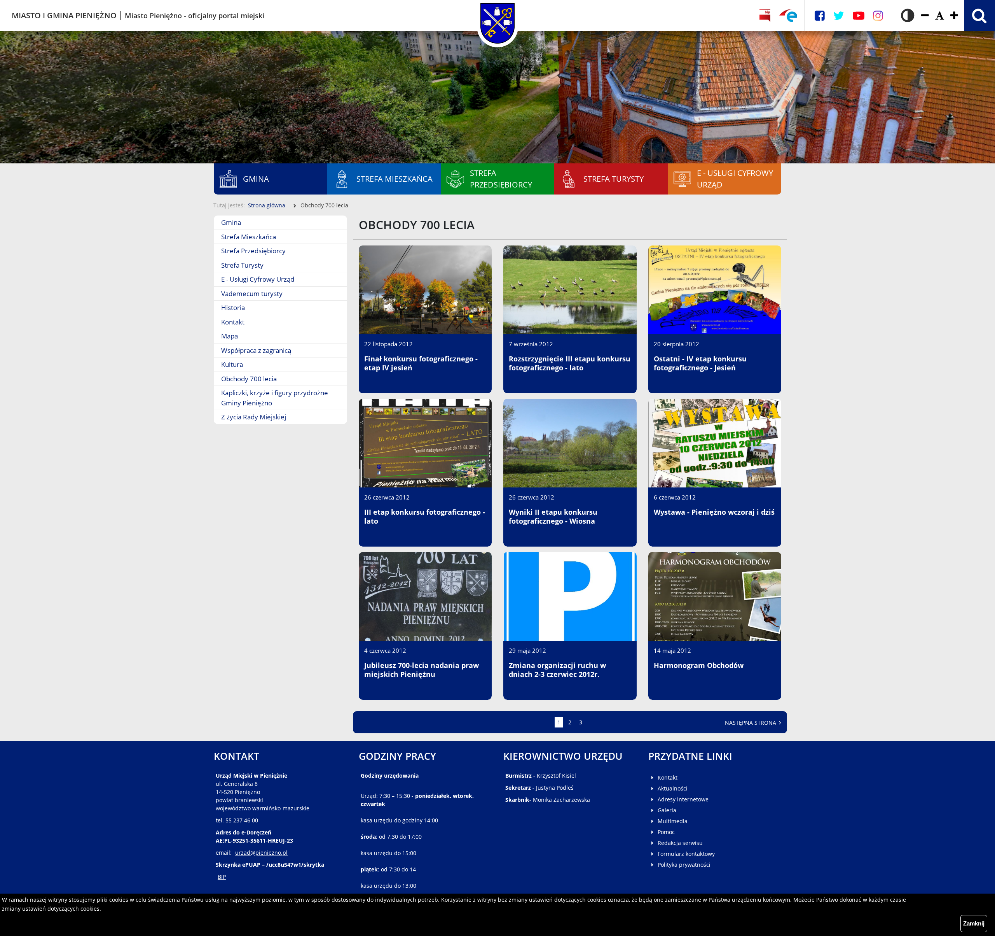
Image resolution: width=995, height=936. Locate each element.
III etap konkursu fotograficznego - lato (424, 516)
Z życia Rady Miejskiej (253, 416)
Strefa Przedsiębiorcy (253, 250)
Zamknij (974, 923)
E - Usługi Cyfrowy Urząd (257, 279)
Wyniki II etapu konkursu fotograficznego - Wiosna (553, 516)
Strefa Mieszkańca (248, 236)
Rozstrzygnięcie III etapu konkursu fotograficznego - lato (569, 363)
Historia (233, 307)
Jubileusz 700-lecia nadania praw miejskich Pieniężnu (421, 670)
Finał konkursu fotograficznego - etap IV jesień (421, 363)
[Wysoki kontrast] (907, 15)
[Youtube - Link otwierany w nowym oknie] (858, 15)
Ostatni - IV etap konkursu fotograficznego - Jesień (700, 363)
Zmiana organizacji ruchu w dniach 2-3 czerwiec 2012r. (557, 670)
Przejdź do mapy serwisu (49, 196)
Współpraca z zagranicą (256, 350)
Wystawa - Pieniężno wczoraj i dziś (714, 512)
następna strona (751, 722)
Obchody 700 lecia (249, 378)
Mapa (229, 335)
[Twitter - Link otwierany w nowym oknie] (838, 15)
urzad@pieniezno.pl (261, 852)
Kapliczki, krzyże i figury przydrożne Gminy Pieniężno (274, 397)
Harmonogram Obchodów (699, 665)
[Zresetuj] (939, 16)
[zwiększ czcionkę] (954, 16)
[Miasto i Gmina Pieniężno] (497, 15)
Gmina (231, 222)
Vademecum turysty (252, 293)
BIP (222, 876)
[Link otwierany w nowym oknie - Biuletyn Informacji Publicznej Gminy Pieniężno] (765, 15)
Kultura (232, 364)
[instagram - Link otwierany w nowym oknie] (878, 15)
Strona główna (266, 205)
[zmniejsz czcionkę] (925, 16)
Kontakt (232, 321)
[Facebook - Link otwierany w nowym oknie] (820, 15)
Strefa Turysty (242, 265)
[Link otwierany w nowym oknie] (788, 15)
